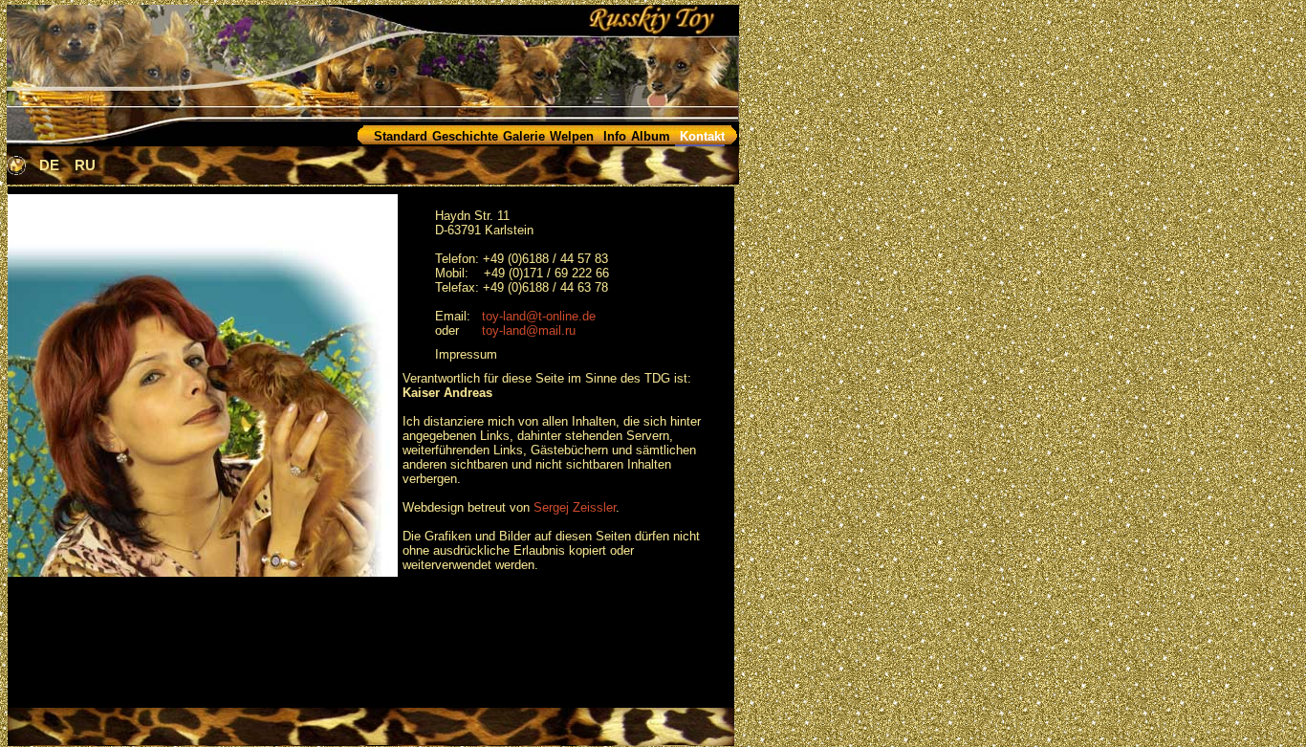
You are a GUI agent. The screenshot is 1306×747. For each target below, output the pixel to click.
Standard (400, 136)
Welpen (572, 136)
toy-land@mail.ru (529, 330)
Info (614, 136)
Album (650, 136)
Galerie (524, 136)
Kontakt (702, 136)
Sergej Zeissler (574, 507)
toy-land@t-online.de (539, 316)
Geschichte (465, 136)
